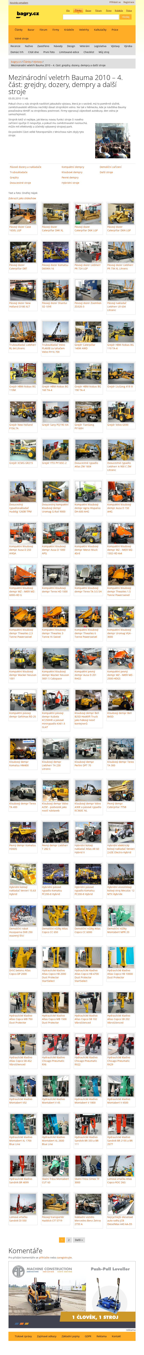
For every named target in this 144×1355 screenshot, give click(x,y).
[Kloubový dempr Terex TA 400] (23, 790)
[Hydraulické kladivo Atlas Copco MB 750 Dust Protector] (23, 1003)
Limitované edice (69, 52)
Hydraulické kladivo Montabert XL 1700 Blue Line (20, 1140)
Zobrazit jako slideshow (22, 198)
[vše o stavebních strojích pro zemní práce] (27, 14)
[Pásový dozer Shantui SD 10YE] (55, 290)
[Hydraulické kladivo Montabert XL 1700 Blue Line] (23, 1124)
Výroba (128, 46)
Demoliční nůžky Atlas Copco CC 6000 (87, 930)
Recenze (15, 46)
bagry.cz (16, 61)
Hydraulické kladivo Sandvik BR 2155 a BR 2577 (120, 1140)
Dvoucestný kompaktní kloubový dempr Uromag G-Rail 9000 (55, 508)
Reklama (102, 1336)
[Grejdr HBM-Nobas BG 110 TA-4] (121, 332)
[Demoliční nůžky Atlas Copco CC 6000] (88, 916)
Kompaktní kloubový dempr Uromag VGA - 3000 (119, 633)
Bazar (31, 29)
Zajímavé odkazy (46, 1336)
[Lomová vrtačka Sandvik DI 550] (23, 1204)
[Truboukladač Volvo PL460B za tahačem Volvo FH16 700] (55, 332)
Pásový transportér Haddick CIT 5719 (53, 1218)
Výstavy (115, 46)
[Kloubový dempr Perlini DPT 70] (88, 749)
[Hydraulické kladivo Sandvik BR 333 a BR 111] (88, 1124)
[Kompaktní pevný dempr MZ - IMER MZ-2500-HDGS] (121, 658)
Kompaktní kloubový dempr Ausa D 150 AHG (119, 508)
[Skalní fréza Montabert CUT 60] (55, 1166)
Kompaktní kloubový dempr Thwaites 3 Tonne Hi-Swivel (54, 633)
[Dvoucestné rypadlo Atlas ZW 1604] (88, 450)
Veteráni (85, 46)
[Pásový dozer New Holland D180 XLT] (23, 290)
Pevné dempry (70, 177)
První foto (49, 52)
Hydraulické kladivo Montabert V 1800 (86, 1100)
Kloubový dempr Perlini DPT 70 (84, 763)
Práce (115, 29)
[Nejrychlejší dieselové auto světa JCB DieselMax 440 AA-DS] (121, 1204)
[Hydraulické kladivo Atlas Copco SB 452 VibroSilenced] (23, 1044)
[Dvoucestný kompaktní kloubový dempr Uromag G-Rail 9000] (55, 492)
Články (18, 29)
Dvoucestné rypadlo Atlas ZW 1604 (86, 464)
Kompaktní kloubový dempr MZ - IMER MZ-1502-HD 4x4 (120, 550)
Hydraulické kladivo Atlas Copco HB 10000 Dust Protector (120, 974)
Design (71, 46)
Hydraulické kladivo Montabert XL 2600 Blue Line (53, 1140)
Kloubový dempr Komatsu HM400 (19, 763)
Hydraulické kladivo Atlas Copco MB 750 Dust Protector (20, 1019)
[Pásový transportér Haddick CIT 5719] (55, 1204)
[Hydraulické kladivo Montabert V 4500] (121, 1086)
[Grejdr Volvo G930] (121, 412)
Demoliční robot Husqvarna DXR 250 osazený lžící (20, 932)
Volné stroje (22, 38)
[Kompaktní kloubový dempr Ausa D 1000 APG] (55, 533)
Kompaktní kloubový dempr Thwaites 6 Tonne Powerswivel (86, 633)
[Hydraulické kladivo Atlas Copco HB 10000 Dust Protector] (121, 957)
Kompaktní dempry (73, 167)
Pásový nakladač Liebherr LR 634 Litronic (116, 306)
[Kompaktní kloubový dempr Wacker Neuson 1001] (23, 658)
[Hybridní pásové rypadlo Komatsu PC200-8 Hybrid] (55, 874)
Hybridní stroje (70, 182)
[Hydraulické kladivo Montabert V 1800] (88, 1086)
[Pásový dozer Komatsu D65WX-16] (55, 252)
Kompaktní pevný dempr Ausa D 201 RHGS (85, 675)
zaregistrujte (64, 1257)
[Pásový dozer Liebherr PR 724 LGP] (88, 252)
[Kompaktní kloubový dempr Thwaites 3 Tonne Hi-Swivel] (55, 617)
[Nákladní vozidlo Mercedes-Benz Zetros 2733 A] (88, 1204)
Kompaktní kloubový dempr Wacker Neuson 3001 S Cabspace (55, 675)
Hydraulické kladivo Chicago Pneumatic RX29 (118, 1061)
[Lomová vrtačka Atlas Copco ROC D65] (121, 1166)
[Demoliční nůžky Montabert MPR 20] (121, 916)
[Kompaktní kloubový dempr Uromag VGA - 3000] (121, 617)
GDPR (88, 1336)
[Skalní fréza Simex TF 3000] (88, 1166)
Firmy (56, 29)
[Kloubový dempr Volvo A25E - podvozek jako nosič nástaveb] (55, 790)
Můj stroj (104, 52)
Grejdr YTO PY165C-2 (54, 463)
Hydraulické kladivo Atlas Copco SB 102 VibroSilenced (86, 1019)
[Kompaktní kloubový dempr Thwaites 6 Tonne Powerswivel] (88, 617)
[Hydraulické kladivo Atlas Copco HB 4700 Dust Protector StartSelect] (88, 957)
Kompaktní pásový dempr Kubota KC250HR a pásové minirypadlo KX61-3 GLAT (53, 720)
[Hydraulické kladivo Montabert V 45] (55, 1086)
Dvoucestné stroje (21, 182)
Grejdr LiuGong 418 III (120, 386)
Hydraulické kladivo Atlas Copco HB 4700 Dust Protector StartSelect (87, 976)
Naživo (29, 46)
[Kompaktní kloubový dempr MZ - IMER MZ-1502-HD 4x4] (121, 533)
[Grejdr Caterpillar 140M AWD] (88, 332)
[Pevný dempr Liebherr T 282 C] (55, 832)
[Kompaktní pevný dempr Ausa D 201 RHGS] (88, 658)
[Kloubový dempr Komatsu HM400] (23, 749)
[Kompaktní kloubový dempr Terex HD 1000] (55, 575)
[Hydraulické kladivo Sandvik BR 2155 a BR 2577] (121, 1124)
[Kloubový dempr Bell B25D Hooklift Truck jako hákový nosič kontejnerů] (88, 700)
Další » (79, 1240)
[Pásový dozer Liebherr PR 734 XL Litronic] (121, 252)
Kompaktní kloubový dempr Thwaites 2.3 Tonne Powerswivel (21, 633)
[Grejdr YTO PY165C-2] (55, 450)
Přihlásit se (115, 2)
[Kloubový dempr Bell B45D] (121, 700)
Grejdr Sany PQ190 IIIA (55, 424)
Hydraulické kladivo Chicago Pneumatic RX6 (53, 1061)
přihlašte (44, 1257)
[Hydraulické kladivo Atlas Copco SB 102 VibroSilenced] (88, 1003)
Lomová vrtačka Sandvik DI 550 (18, 1218)
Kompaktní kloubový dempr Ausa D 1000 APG (54, 550)
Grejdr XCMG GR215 (21, 463)
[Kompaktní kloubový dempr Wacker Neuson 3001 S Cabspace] (55, 658)
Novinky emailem (19, 2)
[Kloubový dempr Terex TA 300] (121, 749)
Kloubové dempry (72, 172)
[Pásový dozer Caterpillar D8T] (23, 252)
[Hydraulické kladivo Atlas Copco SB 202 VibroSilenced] (121, 1003)
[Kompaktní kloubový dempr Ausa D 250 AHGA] (23, 533)
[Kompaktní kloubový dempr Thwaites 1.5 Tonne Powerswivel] (121, 575)
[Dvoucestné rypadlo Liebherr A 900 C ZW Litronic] (121, 450)
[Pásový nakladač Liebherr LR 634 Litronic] (121, 290)
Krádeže (69, 29)
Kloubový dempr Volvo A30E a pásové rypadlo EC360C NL (88, 807)
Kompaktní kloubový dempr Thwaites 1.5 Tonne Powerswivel (119, 591)
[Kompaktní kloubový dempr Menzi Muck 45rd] (88, 533)
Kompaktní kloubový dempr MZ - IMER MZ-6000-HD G (22, 591)
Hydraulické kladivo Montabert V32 (20, 1100)
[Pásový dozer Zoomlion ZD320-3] (88, 290)
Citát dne (33, 52)
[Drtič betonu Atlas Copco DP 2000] (23, 957)
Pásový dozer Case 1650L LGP (20, 228)
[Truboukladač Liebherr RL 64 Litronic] (23, 332)
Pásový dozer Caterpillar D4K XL (52, 228)
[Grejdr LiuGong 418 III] (121, 373)
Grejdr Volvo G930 (117, 424)
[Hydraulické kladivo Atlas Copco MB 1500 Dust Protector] (55, 1003)
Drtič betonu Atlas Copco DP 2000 (20, 972)
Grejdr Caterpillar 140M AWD (85, 346)
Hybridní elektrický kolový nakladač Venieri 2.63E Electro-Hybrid (121, 849)
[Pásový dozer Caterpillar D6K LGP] (88, 214)
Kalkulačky (100, 29)
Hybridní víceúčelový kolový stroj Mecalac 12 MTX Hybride (120, 890)
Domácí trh (17, 52)
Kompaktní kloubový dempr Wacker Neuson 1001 (22, 675)
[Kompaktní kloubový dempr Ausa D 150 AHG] (121, 492)
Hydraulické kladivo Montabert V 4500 (118, 1100)
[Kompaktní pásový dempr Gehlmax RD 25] (23, 700)
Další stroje (106, 172)
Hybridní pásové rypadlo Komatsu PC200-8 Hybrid (52, 890)
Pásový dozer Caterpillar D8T (18, 266)
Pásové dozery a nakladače (25, 167)
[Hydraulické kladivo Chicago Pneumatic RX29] (121, 1044)
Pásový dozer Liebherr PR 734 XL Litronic (120, 266)
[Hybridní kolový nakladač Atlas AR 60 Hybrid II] (88, 832)
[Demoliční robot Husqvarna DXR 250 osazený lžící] (23, 916)
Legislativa (100, 46)
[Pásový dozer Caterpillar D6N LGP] (121, 214)
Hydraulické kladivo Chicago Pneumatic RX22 (86, 1061)
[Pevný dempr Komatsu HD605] (23, 832)
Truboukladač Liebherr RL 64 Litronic (22, 346)
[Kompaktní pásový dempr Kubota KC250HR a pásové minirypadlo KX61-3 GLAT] (55, 700)
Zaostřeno (43, 46)
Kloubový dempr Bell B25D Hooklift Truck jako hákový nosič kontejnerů (87, 718)
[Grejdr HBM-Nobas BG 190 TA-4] (88, 373)
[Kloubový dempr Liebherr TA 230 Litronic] (55, 749)
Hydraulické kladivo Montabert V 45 (53, 1100)
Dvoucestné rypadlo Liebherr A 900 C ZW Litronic (119, 466)
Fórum (43, 29)
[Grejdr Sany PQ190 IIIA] (55, 412)
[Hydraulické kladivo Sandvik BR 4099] (23, 1166)
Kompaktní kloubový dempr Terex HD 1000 (55, 589)
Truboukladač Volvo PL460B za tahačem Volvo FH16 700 (53, 348)
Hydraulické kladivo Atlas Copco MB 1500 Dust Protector (54, 1019)
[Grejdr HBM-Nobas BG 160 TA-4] (55, 373)
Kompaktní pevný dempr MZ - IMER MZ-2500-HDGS (120, 675)
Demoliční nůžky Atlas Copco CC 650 (55, 930)
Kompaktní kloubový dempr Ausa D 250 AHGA (21, 550)
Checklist (89, 52)
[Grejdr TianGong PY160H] (88, 412)
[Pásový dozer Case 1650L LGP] (23, 214)
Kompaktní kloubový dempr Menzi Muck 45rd (86, 550)
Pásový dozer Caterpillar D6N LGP (119, 228)
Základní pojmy (71, 1336)
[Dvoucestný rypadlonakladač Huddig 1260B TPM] (23, 492)
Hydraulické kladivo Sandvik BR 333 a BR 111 (87, 1140)
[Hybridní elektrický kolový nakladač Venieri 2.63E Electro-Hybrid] (121, 832)
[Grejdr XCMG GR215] (23, 450)
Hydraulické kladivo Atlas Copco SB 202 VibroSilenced (118, 1019)
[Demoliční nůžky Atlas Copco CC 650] (55, 916)
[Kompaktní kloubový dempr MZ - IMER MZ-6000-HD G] (23, 575)
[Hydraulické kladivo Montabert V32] (23, 1086)
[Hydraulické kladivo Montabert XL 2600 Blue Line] (55, 1124)
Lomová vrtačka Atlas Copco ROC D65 (119, 1180)
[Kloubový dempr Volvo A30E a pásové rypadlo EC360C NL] (88, 790)
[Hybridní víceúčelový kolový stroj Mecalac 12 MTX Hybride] (121, 874)
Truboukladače (18, 172)
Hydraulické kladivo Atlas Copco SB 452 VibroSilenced (20, 1061)
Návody (58, 46)
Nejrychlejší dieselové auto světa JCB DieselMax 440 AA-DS (120, 1220)
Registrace (128, 2)
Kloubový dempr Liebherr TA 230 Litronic (51, 765)
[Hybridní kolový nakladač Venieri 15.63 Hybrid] (23, 874)
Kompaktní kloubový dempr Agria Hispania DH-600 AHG (87, 508)
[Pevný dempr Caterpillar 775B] (121, 790)
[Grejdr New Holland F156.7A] (23, 412)
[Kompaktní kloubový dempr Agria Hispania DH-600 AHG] (88, 492)
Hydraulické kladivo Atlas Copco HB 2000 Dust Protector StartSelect (54, 976)
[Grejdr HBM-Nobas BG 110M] (23, 373)
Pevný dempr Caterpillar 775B (116, 805)
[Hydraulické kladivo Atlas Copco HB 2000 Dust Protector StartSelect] (55, 957)
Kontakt (116, 1336)
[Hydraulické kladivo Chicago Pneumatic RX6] (55, 1044)
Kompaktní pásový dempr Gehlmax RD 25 (22, 714)
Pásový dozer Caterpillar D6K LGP (86, 228)
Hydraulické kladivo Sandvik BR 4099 (20, 1180)
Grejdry (14, 177)
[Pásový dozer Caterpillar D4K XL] (55, 214)
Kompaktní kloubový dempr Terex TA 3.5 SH (88, 589)
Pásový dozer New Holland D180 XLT (20, 304)
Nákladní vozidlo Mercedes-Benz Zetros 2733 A (88, 1220)
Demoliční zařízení (111, 167)
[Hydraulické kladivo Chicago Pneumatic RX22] (88, 1044)
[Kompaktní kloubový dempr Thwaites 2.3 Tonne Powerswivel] (23, 617)
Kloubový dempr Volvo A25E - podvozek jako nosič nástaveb (55, 807)
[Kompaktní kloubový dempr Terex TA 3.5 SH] (88, 575)
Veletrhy (84, 29)
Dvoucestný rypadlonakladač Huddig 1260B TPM (20, 508)
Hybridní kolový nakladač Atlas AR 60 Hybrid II (87, 849)
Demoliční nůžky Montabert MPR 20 (118, 930)
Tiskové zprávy (23, 1336)
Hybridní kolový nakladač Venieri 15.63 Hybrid (22, 890)
